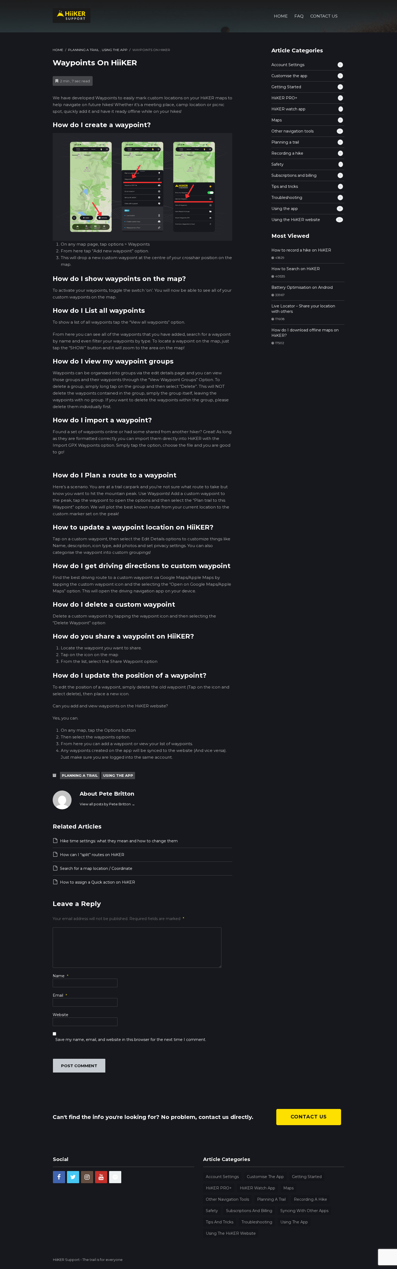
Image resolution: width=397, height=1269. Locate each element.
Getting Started (286, 86)
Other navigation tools (292, 131)
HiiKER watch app (288, 109)
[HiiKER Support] (71, 14)
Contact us (309, 1117)
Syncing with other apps (304, 1210)
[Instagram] (87, 1177)
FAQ (299, 16)
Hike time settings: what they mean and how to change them (119, 841)
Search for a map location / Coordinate (96, 868)
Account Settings (287, 64)
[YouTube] (101, 1177)
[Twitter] (73, 1177)
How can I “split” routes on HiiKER (92, 854)
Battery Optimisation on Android (302, 287)
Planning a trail (83, 50)
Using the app (114, 50)
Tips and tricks (284, 186)
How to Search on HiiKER (295, 268)
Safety (277, 164)
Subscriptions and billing (294, 175)
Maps (276, 120)
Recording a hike (287, 153)
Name (60, 975)
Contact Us (324, 16)
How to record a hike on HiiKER (301, 250)
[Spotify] (115, 1177)
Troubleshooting (286, 197)
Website (60, 1014)
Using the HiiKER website (295, 219)
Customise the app (289, 75)
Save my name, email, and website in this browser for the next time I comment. (130, 1039)
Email (60, 995)
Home (281, 16)
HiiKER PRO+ (284, 98)
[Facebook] (59, 1177)
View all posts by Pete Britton (107, 804)
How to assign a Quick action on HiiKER (97, 882)
